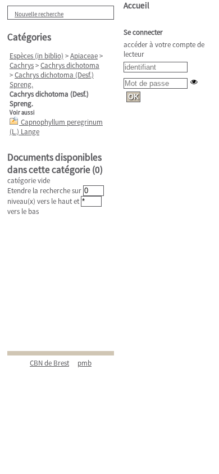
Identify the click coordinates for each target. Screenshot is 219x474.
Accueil (136, 5)
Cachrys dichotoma (69, 65)
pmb (84, 363)
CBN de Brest (49, 363)
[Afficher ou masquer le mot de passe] (194, 81)
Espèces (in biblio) (36, 56)
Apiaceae (84, 56)
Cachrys (22, 65)
